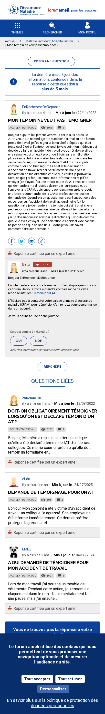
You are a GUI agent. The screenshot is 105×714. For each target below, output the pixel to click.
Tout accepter (37, 679)
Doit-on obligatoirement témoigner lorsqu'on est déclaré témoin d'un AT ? (52, 416)
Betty (26, 264)
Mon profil (87, 32)
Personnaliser (53, 689)
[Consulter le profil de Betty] (14, 271)
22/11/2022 (67, 271)
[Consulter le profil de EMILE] (14, 556)
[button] (52, 18)
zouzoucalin (31, 398)
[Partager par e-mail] (31, 242)
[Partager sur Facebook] (11, 242)
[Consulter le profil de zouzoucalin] (14, 404)
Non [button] (41, 342)
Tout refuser (70, 679)
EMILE (27, 549)
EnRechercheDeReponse (41, 107)
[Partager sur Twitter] (21, 242)
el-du (26, 479)
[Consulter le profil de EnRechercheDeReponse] (14, 114)
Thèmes (17, 32)
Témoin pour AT (44, 293)
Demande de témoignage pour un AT (51, 492)
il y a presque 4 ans (34, 271)
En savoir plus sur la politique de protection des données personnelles (52, 703)
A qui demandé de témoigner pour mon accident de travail (48, 565)
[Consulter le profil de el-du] (14, 486)
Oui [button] (21, 340)
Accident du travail (23, 127)
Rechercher (52, 32)
